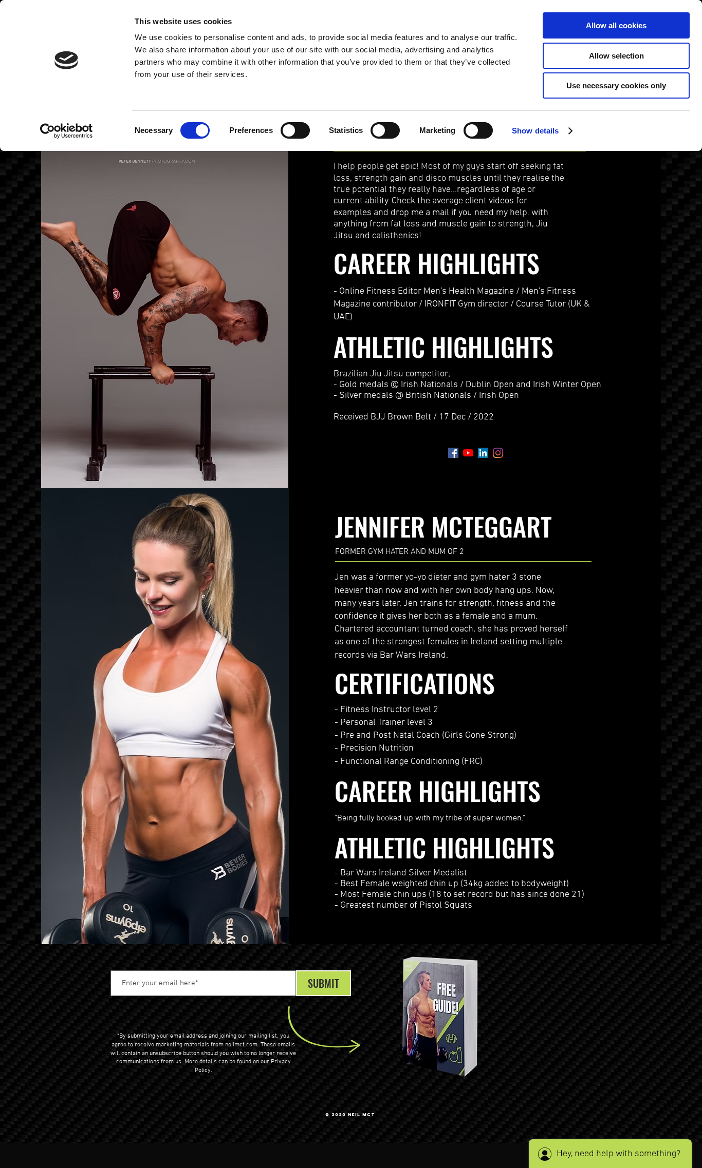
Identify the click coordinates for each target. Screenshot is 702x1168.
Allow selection (616, 55)
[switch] (295, 130)
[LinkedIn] (483, 453)
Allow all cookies (616, 25)
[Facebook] (453, 453)
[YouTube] (468, 453)
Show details (535, 130)
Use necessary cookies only (616, 85)
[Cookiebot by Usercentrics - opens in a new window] (67, 131)
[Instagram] (498, 453)
